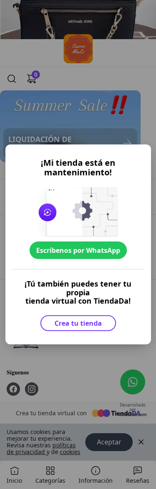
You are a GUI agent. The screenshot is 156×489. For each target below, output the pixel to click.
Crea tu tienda (78, 323)
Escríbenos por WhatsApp (78, 249)
